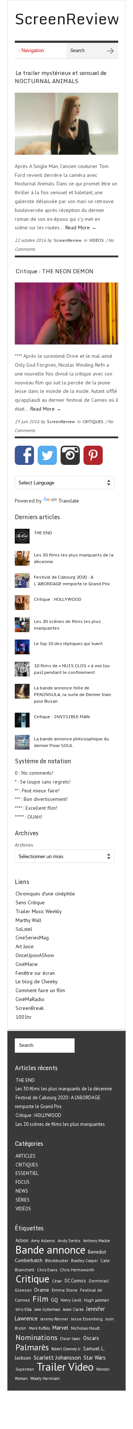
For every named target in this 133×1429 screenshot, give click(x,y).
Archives (24, 845)
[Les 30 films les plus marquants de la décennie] (22, 558)
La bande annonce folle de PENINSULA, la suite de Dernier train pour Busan (72, 694)
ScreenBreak (30, 1008)
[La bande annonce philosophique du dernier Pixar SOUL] (22, 742)
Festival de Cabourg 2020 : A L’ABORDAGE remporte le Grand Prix (72, 580)
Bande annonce (50, 1250)
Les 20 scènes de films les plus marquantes (67, 624)
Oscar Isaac (70, 1338)
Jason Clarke (73, 1309)
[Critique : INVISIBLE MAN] (22, 720)
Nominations (36, 1337)
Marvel (60, 1327)
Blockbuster (56, 1260)
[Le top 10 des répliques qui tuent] (22, 647)
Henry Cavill (71, 1300)
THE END (43, 532)
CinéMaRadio (30, 999)
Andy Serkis (69, 1240)
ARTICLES (25, 1156)
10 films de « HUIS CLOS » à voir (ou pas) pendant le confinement (72, 669)
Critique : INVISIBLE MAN (62, 716)
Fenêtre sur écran (35, 973)
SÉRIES (23, 1200)
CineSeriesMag (32, 937)
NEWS (22, 1191)
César (57, 1281)
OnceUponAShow (35, 955)
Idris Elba (24, 1309)
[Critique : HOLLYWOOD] (22, 602)
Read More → (80, 227)
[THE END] (22, 536)
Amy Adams (43, 1240)
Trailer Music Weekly (39, 911)
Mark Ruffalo (39, 1328)
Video (80, 1367)
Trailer (51, 1367)
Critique (33, 1278)
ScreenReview (68, 240)
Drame (41, 1289)
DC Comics (75, 1281)
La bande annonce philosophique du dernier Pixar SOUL (71, 742)
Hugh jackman (96, 1300)
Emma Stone (65, 1290)
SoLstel (24, 929)
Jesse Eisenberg (87, 1319)
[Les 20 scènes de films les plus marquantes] (22, 624)
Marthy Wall (28, 920)
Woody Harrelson (45, 1378)
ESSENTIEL (27, 1173)
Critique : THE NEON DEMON (54, 271)
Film (40, 1298)
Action (22, 1240)
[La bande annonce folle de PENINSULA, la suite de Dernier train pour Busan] (22, 691)
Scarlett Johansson (57, 1357)
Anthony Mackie (96, 1240)
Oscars (91, 1337)
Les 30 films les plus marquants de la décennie (73, 558)
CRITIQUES (92, 421)
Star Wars (94, 1357)
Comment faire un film (40, 990)
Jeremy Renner (54, 1319)
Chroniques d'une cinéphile (45, 893)
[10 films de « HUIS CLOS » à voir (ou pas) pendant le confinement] (22, 669)
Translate (68, 500)
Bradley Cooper (84, 1260)
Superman (25, 1369)
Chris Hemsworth (77, 1269)
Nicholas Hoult (85, 1328)
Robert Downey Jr (66, 1348)
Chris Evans (47, 1269)
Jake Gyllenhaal (47, 1309)
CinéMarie (27, 964)
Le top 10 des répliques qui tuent (68, 643)
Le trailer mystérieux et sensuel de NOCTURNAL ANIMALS (60, 77)
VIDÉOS (96, 240)
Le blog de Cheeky (37, 981)
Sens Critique (30, 902)
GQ (54, 1299)
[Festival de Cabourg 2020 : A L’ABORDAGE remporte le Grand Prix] (22, 580)
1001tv (23, 1017)
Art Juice (25, 946)
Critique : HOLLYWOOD (57, 599)
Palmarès (32, 1347)
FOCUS (23, 1182)
